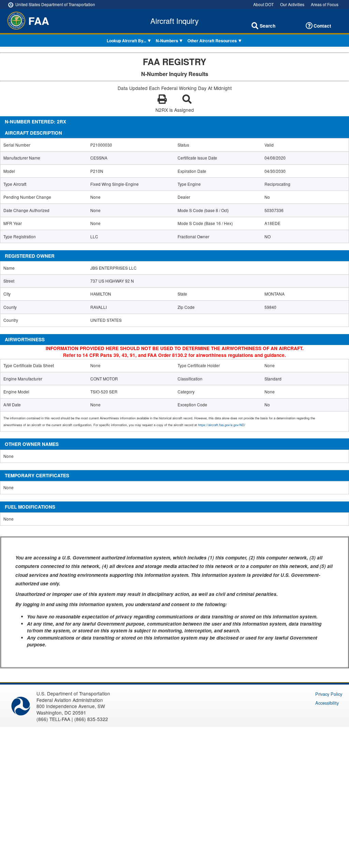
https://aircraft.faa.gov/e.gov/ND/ (221, 424)
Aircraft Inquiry (174, 20)
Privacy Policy (328, 694)
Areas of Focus (324, 4)
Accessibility (327, 703)
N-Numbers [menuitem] (167, 41)
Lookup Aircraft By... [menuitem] (126, 41)
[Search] (255, 25)
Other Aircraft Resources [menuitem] (212, 41)
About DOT (263, 4)
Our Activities (292, 4)
